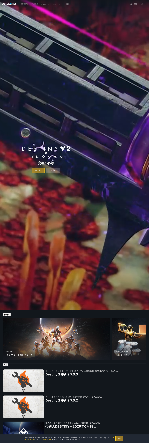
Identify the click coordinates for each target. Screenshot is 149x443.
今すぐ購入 (38, 170)
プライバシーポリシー (44, 439)
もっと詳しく (53, 170)
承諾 (119, 439)
